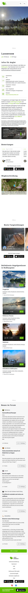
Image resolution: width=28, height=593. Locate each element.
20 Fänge (10, 103)
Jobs (14, 568)
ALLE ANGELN (18, 116)
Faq (14, 578)
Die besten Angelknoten (14, 575)
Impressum (14, 564)
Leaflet (3, 191)
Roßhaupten (4, 67)
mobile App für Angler (15, 101)
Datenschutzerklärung (14, 561)
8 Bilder (17, 103)
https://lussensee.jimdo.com (12, 94)
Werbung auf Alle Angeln (14, 571)
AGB (14, 566)
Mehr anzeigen (14, 551)
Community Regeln (14, 573)
